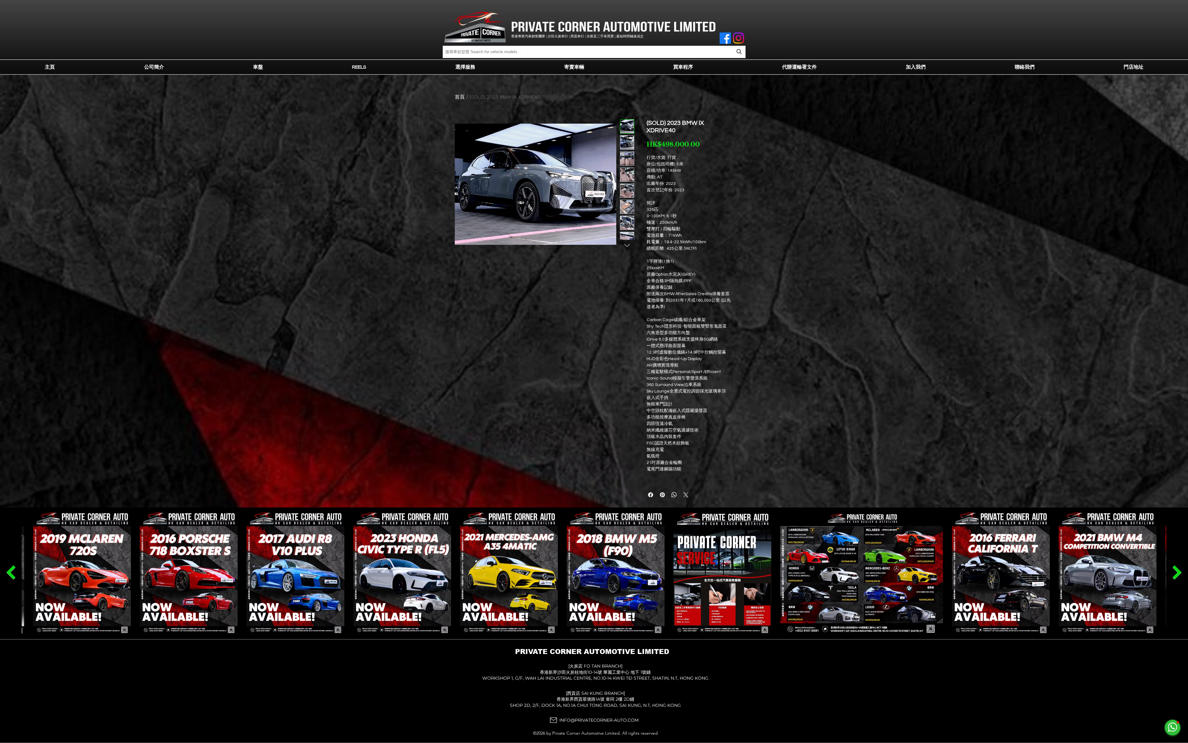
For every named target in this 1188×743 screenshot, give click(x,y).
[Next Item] (10, 572)
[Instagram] (738, 38)
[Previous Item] (1177, 572)
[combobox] (594, 51)
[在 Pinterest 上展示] (662, 495)
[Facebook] (725, 38)
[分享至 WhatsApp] (674, 495)
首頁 (460, 97)
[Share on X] (686, 495)
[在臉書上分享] (650, 495)
